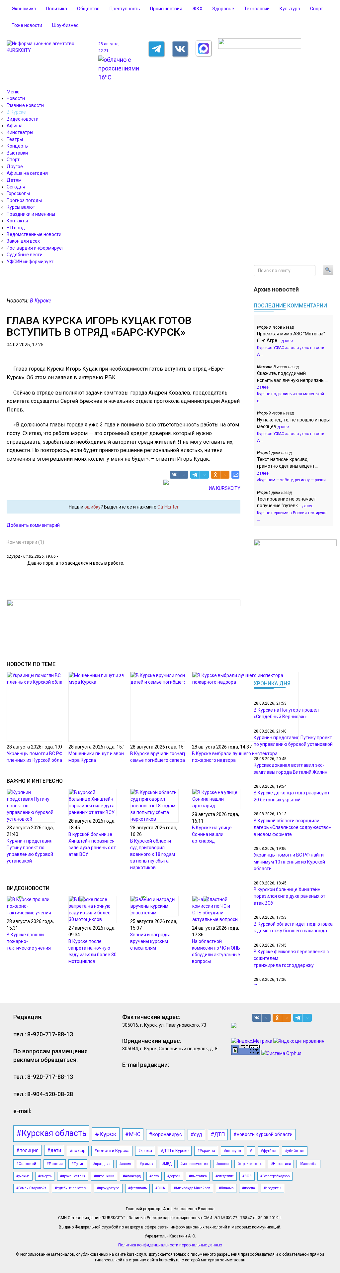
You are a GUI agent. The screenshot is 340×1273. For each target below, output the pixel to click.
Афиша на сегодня (27, 173)
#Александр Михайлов (192, 1188)
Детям (14, 180)
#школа (222, 1164)
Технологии (257, 8)
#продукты (272, 1188)
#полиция (27, 1150)
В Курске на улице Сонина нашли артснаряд (212, 834)
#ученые (23, 1176)
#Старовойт (27, 1164)
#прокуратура (108, 1188)
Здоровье (223, 8)
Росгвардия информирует (35, 248)
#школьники (104, 1176)
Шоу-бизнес (65, 25)
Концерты (18, 146)
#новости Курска (111, 1150)
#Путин (77, 1164)
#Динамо (226, 1188)
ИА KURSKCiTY (224, 488)
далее (287, 340)
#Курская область (51, 1133)
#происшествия (72, 1176)
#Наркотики (281, 1164)
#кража (145, 1150)
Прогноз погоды (24, 200)
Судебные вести (24, 254)
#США (160, 1188)
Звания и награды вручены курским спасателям (150, 941)
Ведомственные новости (34, 234)
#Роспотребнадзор (275, 1176)
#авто (154, 1176)
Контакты (17, 220)
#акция (125, 1164)
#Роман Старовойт (31, 1188)
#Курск (106, 1134)
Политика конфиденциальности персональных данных (170, 1245)
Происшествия (166, 8)
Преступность (125, 8)
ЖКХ (197, 8)
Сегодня (16, 186)
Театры (15, 139)
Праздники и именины (31, 214)
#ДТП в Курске (175, 1150)
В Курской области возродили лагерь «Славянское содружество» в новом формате (292, 827)
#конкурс (232, 1151)
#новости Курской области (263, 1134)
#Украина (206, 1150)
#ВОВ (247, 1176)
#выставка (198, 1176)
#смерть (44, 1176)
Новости (16, 98)
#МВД (167, 1164)
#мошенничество (194, 1164)
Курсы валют (21, 207)
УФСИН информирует (30, 261)
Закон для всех (23, 241)
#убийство (294, 1151)
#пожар (78, 1150)
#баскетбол (308, 1164)
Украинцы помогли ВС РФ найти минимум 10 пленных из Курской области (289, 861)
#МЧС (132, 1134)
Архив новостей (276, 289)
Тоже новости (27, 25)
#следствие (224, 1176)
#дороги (173, 1176)
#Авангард (132, 1176)
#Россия (54, 1164)
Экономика (24, 8)
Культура (290, 8)
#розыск (146, 1164)
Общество (88, 8)
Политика (56, 8)
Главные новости (25, 105)
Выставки (17, 153)
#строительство (249, 1164)
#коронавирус (165, 1134)
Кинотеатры (20, 132)
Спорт (316, 8)
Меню (13, 91)
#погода (248, 1188)
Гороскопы (18, 193)
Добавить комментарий (33, 525)
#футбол (268, 1151)
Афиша (15, 125)
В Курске (16, 112)
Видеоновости (23, 119)
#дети (54, 1150)
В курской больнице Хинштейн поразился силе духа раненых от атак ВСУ (289, 896)
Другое (15, 166)
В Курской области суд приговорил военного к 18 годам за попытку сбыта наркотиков (152, 854)
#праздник (102, 1164)
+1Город (16, 227)
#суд (196, 1134)
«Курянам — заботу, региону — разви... (293, 480)
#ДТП (218, 1134)
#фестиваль (137, 1188)
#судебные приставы (71, 1188)
